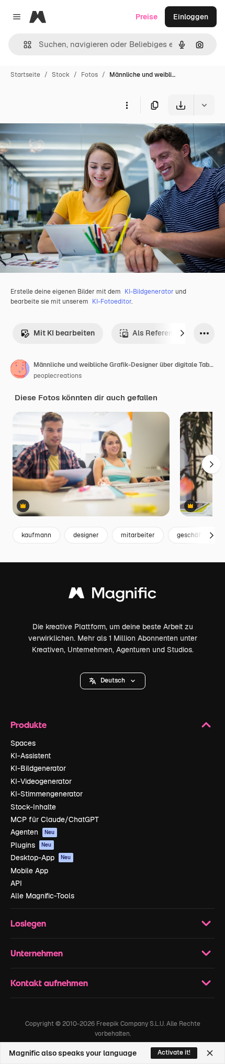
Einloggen (190, 16)
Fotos (89, 75)
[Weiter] (182, 333)
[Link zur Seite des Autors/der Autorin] (19, 370)
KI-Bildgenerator (149, 291)
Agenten (32, 832)
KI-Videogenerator (41, 781)
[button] (112, 681)
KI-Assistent (30, 755)
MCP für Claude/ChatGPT (54, 819)
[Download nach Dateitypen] (204, 105)
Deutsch (112, 680)
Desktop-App (40, 857)
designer (86, 535)
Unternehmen (36, 952)
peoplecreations (57, 376)
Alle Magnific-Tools (42, 895)
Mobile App (29, 870)
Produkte (28, 724)
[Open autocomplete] (23, 45)
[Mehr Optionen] (126, 105)
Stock (61, 75)
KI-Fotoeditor (111, 301)
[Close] (210, 1053)
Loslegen (28, 923)
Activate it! (174, 1052)
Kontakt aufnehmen (49, 982)
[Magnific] (112, 595)
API (16, 883)
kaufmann (36, 535)
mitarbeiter (138, 535)
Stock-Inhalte (33, 807)
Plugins (31, 845)
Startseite (25, 75)
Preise (147, 16)
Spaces (23, 743)
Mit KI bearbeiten (64, 333)
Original (67, 140)
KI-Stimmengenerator (46, 794)
